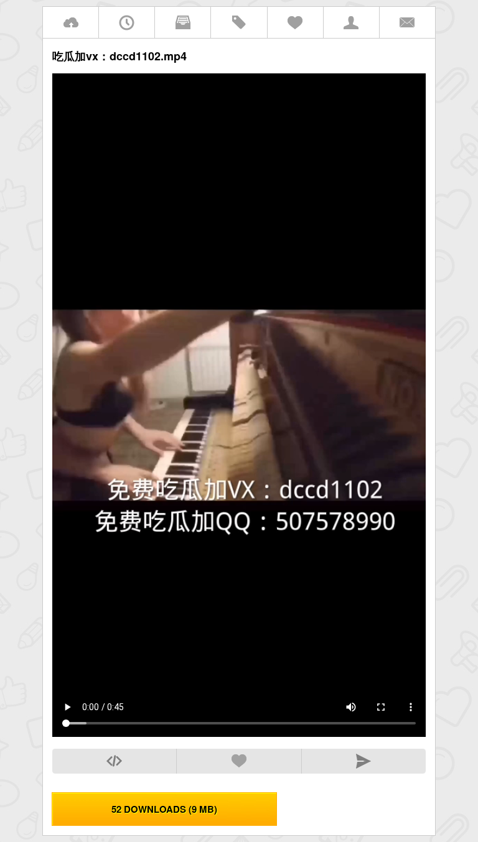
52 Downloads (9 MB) (164, 809)
